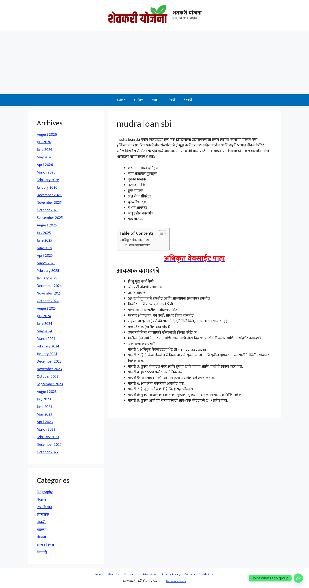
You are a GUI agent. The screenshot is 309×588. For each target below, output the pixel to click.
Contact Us (131, 574)
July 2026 (44, 142)
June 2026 (44, 150)
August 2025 (47, 225)
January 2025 (47, 278)
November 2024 (49, 293)
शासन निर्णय (45, 545)
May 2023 (44, 414)
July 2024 (44, 316)
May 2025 (44, 248)
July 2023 (44, 399)
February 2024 (48, 346)
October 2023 (47, 377)
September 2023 (50, 384)
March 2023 (46, 429)
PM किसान (44, 507)
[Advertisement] (154, 62)
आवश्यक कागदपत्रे (139, 245)
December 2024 (49, 286)
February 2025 (48, 271)
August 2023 (47, 392)
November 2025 (49, 203)
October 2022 (47, 452)
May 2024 (44, 331)
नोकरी (171, 100)
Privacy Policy (171, 574)
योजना (155, 100)
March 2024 (46, 339)
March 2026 (46, 172)
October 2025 (47, 210)
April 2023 (45, 422)
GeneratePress (176, 581)
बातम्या (41, 530)
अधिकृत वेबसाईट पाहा (135, 240)
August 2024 (47, 308)
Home (121, 100)
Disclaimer (150, 574)
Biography (45, 492)
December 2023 (49, 361)
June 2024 (44, 324)
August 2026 (47, 135)
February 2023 (48, 437)
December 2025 (49, 195)
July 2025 (44, 233)
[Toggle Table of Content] (160, 233)
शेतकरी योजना (187, 13)
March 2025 (46, 263)
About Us (113, 574)
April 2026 (45, 165)
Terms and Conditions (199, 574)
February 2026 (48, 180)
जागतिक (138, 100)
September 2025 (50, 218)
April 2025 (45, 256)
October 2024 (48, 301)
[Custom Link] (298, 578)
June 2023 (44, 407)
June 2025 (44, 240)
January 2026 (47, 187)
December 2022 (49, 445)
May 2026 (44, 157)
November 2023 (49, 369)
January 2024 (47, 354)
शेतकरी (187, 100)
